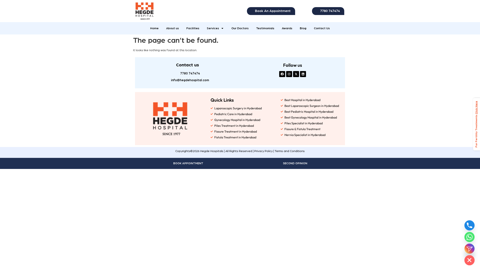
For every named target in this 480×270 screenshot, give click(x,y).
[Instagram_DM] (469, 249)
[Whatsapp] (469, 237)
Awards (287, 28)
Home (154, 28)
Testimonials (265, 28)
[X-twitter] (296, 74)
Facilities (192, 28)
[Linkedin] (303, 74)
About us (172, 28)
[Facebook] (282, 74)
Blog (303, 28)
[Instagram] (289, 74)
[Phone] (469, 225)
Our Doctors (240, 28)
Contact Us (322, 28)
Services (213, 28)
